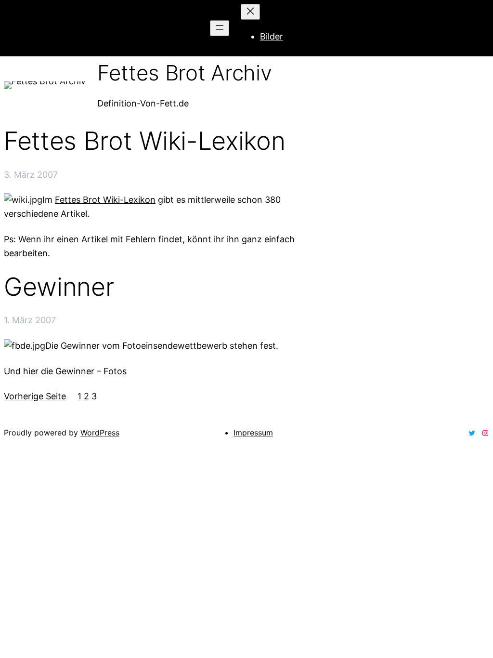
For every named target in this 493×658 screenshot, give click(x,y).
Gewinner (59, 287)
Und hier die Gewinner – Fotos (65, 371)
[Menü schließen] (250, 12)
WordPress (99, 432)
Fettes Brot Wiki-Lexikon (144, 141)
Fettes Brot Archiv (184, 73)
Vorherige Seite (35, 396)
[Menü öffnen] (219, 28)
